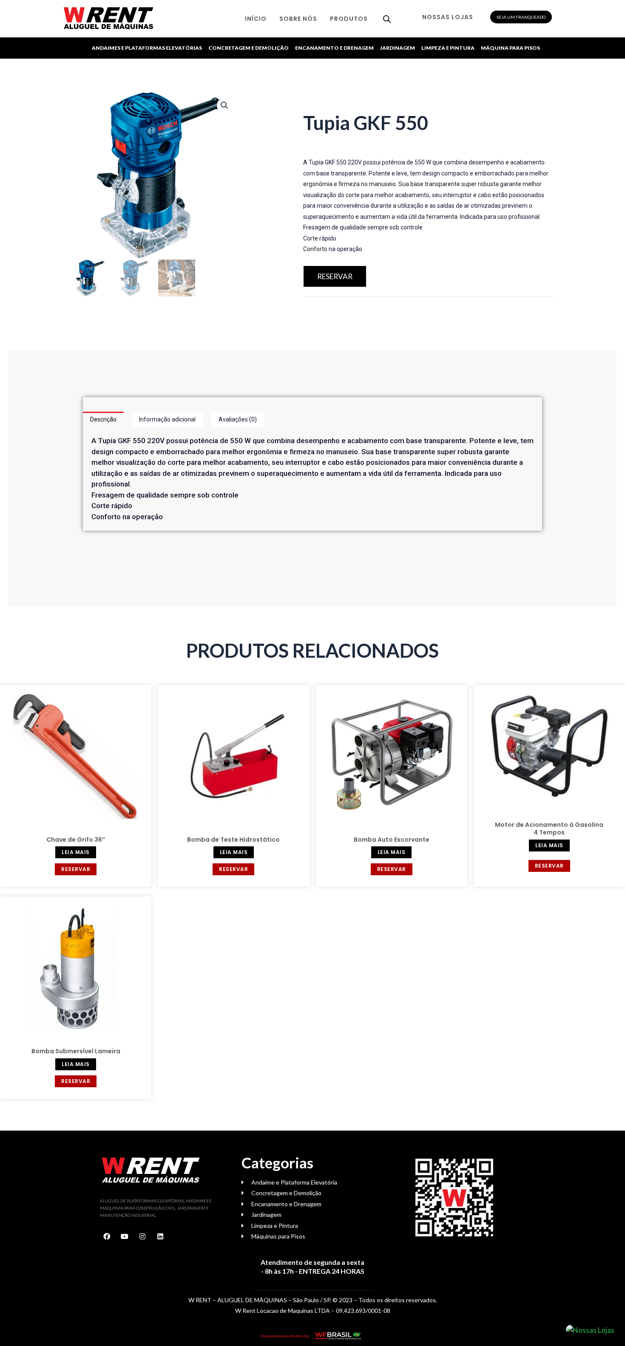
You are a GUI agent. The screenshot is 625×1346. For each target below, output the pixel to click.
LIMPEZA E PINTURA (447, 48)
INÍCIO (256, 18)
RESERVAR (334, 276)
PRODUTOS (349, 18)
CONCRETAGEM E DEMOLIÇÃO (248, 48)
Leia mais (76, 852)
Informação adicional (167, 419)
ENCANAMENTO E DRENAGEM (334, 48)
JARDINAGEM (397, 48)
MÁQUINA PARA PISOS (510, 48)
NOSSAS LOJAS (447, 17)
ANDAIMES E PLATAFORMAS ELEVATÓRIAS (147, 48)
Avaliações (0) (238, 419)
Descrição (103, 419)
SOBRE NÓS (298, 18)
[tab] (103, 419)
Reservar (75, 869)
